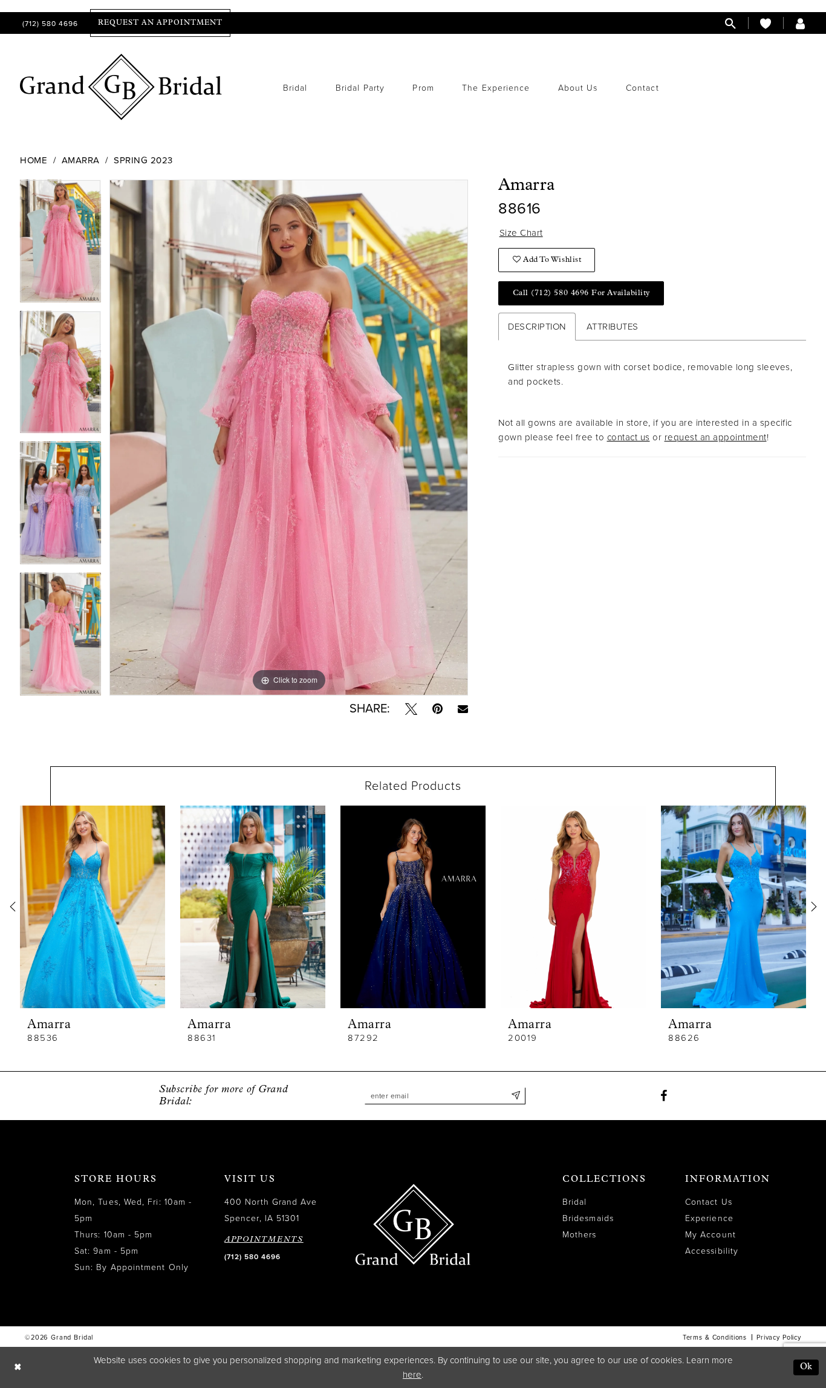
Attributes (613, 326)
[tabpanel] (60, 245)
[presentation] (92, 907)
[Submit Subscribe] (516, 1095)
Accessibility (711, 1251)
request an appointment (716, 437)
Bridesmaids (588, 1218)
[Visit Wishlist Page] (765, 23)
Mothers (579, 1235)
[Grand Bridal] (121, 87)
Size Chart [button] (521, 232)
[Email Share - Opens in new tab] (463, 708)
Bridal (574, 1202)
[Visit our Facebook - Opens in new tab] (663, 1096)
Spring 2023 (143, 160)
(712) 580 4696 (252, 1257)
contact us (628, 437)
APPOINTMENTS (264, 1239)
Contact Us (708, 1202)
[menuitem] (49, 23)
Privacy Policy (778, 1337)
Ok (806, 1367)
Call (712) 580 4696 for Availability (581, 293)
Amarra (81, 160)
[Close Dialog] (17, 1367)
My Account (710, 1235)
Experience (709, 1218)
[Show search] (730, 23)
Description (537, 326)
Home (33, 160)
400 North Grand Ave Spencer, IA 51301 (270, 1210)
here (412, 1374)
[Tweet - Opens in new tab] (411, 709)
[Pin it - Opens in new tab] (437, 709)
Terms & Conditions (715, 1337)
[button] (800, 23)
